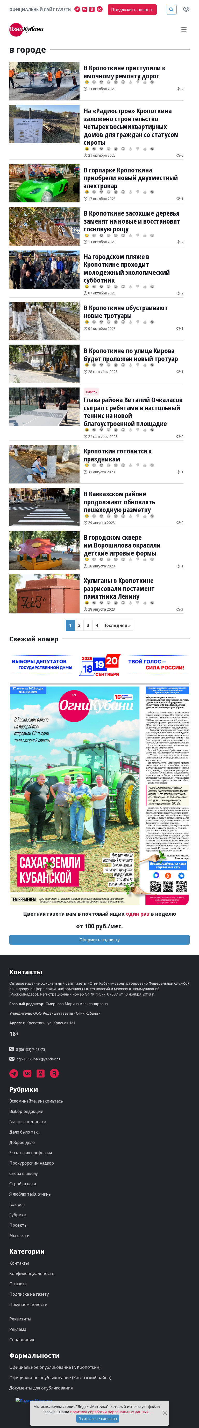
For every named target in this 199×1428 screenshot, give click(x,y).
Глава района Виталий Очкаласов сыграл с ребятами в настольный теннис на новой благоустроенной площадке (133, 411)
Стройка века (22, 1184)
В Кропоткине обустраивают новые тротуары (126, 311)
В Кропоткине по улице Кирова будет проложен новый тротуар (131, 354)
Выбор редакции (26, 1111)
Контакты (19, 1263)
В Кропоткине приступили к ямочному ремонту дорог (125, 71)
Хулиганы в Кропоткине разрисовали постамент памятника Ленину (119, 588)
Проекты (18, 1225)
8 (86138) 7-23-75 (30, 1049)
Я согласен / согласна (98, 1418)
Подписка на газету (29, 1294)
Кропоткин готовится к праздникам (118, 454)
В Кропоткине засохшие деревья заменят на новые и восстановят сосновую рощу (132, 221)
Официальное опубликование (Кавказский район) (60, 1377)
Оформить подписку (100, 940)
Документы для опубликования (41, 1388)
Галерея (17, 1204)
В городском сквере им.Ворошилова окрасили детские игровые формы (122, 545)
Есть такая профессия (30, 1153)
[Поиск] (171, 9)
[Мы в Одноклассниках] (93, 10)
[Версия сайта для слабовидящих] (186, 9)
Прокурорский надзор (31, 1163)
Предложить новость (132, 9)
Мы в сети (19, 1235)
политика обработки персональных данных (110, 1411)
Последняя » (117, 625)
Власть (91, 392)
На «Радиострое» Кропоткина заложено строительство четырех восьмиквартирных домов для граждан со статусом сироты (131, 126)
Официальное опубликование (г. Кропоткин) (55, 1367)
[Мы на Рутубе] (101, 10)
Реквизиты (20, 1319)
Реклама (17, 1329)
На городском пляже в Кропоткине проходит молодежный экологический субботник (127, 268)
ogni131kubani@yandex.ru (38, 1059)
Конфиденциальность (31, 1273)
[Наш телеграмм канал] (78, 10)
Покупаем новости (28, 1304)
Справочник (21, 1339)
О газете (18, 1284)
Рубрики (17, 1215)
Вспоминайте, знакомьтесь (36, 1101)
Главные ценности (27, 1122)
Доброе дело (22, 1142)
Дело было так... (24, 1132)
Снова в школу (23, 1173)
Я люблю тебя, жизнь (30, 1194)
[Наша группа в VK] (85, 10)
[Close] (165, 1413)
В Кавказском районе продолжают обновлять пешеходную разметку (119, 501)
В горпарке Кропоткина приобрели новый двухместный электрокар (131, 177)
